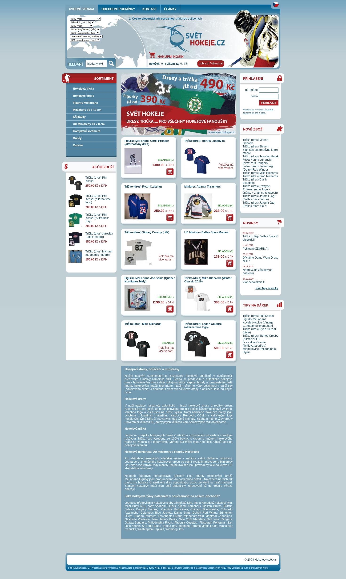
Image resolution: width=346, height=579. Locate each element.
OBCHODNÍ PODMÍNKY (118, 9)
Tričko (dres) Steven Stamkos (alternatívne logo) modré (260, 150)
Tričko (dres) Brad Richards (260, 176)
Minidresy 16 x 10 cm (87, 110)
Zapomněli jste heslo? (254, 112)
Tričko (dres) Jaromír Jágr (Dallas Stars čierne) (259, 197)
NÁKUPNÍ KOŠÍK (170, 56)
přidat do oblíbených (189, 18)
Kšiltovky (79, 117)
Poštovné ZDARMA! (255, 248)
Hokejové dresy (83, 95)
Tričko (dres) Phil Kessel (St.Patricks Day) (97, 218)
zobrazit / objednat (211, 63)
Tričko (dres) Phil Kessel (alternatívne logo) (98, 199)
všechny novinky (267, 288)
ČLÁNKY (170, 9)
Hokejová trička (83, 88)
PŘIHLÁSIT (268, 103)
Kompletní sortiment (86, 131)
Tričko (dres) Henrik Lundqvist (204, 141)
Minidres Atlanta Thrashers (202, 186)
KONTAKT (149, 9)
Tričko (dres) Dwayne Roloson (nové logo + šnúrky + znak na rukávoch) (260, 189)
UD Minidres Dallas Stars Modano (206, 232)
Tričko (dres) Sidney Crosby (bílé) (147, 232)
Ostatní (78, 145)
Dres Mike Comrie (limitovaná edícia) (254, 344)
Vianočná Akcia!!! (254, 282)
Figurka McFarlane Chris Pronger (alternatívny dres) (147, 142)
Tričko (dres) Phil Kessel (258, 316)
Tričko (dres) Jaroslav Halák (260, 156)
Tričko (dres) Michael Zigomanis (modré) (98, 253)
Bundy (77, 138)
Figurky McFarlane (85, 103)
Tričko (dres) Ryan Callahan (143, 186)
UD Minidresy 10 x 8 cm (89, 124)
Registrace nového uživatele (258, 109)
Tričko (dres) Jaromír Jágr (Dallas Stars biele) (259, 204)
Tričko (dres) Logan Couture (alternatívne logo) (203, 325)
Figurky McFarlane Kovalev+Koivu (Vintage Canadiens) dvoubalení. (258, 322)
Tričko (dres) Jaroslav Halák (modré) (99, 235)
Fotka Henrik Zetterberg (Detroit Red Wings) (258, 168)
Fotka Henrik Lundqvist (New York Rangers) (257, 161)
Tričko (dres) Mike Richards (143, 324)
